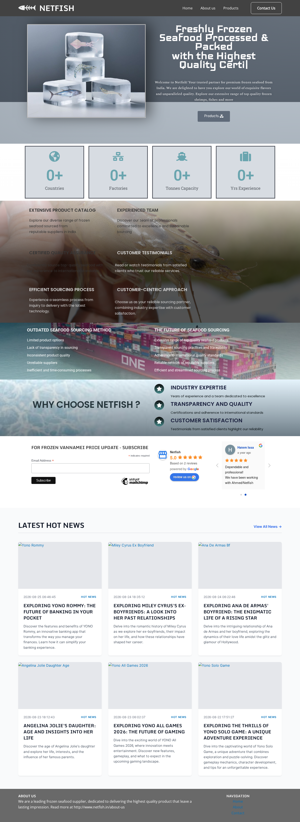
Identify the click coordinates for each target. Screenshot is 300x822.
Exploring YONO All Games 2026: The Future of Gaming (149, 728)
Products (231, 8)
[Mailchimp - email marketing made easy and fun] (134, 484)
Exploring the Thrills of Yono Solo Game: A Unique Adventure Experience (237, 731)
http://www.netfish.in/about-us (99, 807)
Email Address (42, 460)
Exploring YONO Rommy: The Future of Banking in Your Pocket (59, 611)
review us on (182, 477)
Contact (237, 813)
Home (188, 8)
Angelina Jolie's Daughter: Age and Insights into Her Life (59, 731)
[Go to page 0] (241, 495)
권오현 (242, 447)
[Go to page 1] (245, 495)
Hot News (88, 596)
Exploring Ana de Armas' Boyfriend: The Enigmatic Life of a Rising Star (237, 611)
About (238, 807)
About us (208, 8)
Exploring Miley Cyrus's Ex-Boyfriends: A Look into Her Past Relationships (150, 611)
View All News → (268, 526)
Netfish (56, 8)
